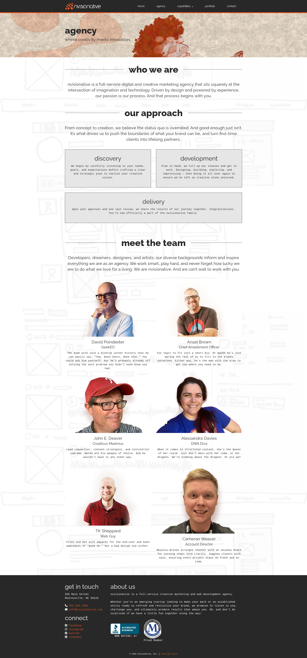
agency (161, 6)
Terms (163, 654)
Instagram (76, 629)
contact (231, 6)
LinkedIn (75, 637)
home (141, 6)
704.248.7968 (78, 605)
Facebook (75, 625)
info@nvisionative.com (85, 609)
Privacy (173, 654)
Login (2, 655)
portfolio (210, 6)
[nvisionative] (83, 6)
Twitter (74, 633)
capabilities (183, 6)
